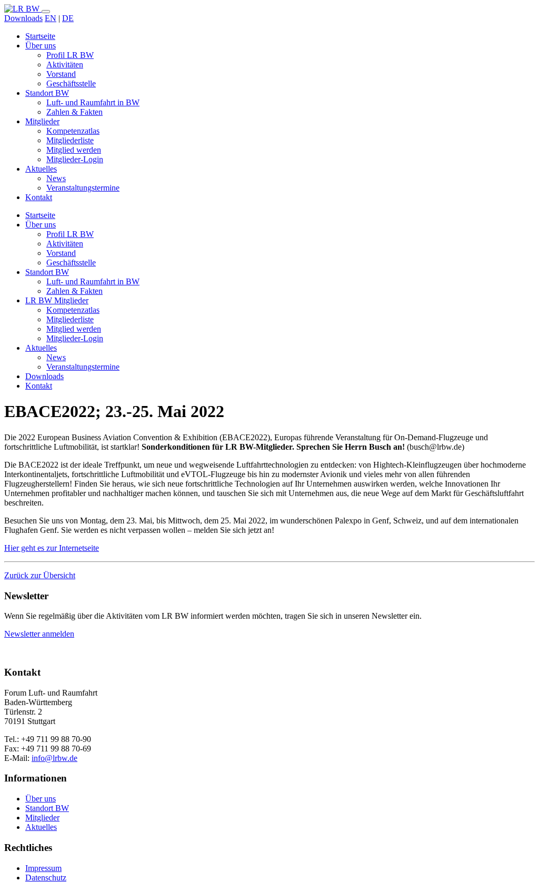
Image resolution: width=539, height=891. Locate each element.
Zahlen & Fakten (74, 111)
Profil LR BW (70, 55)
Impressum (43, 868)
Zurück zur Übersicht (39, 575)
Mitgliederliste (70, 140)
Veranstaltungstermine (82, 187)
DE (68, 18)
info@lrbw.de (54, 758)
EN (50, 18)
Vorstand (61, 74)
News (56, 178)
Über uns (40, 45)
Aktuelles (41, 168)
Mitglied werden (73, 149)
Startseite (40, 36)
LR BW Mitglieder (56, 300)
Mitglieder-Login (74, 159)
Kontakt (38, 197)
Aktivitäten (64, 64)
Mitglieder (42, 121)
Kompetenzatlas (72, 130)
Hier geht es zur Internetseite (51, 547)
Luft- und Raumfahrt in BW (92, 102)
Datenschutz (45, 877)
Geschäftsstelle (71, 83)
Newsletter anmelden (39, 633)
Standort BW (47, 92)
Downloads (23, 18)
